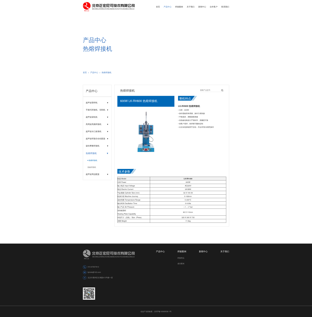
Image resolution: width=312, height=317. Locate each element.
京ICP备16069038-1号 (162, 311)
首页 (86, 72)
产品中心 (95, 72)
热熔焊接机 (106, 72)
